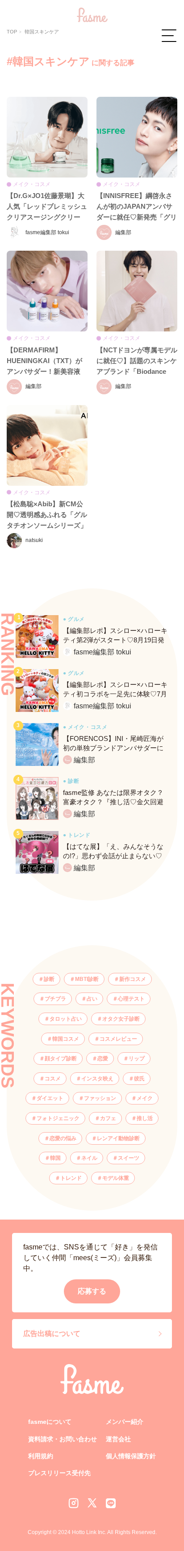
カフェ (108, 1118)
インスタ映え (97, 1078)
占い (92, 999)
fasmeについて (49, 1421)
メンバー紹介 (124, 1421)
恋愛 (102, 1058)
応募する (92, 1291)
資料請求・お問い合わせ (62, 1439)
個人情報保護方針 (131, 1456)
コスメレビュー (118, 1039)
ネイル (89, 1158)
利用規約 (40, 1456)
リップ (137, 1058)
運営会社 (118, 1439)
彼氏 (139, 1078)
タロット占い (66, 1019)
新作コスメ (132, 979)
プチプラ (55, 999)
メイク (145, 1098)
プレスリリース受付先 (59, 1473)
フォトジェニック (58, 1118)
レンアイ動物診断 (118, 1138)
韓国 (55, 1158)
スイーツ (128, 1158)
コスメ (53, 1078)
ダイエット (50, 1098)
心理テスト (131, 999)
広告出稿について (51, 1333)
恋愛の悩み (63, 1138)
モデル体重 (115, 1178)
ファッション (100, 1098)
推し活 (145, 1118)
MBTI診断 (87, 979)
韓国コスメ (65, 1039)
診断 (49, 979)
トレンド (71, 1178)
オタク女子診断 (121, 1019)
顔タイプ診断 (61, 1058)
